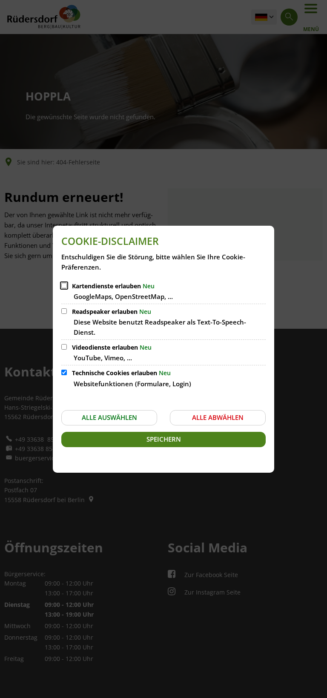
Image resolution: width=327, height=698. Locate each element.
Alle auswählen (109, 417)
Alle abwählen (218, 417)
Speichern (163, 439)
